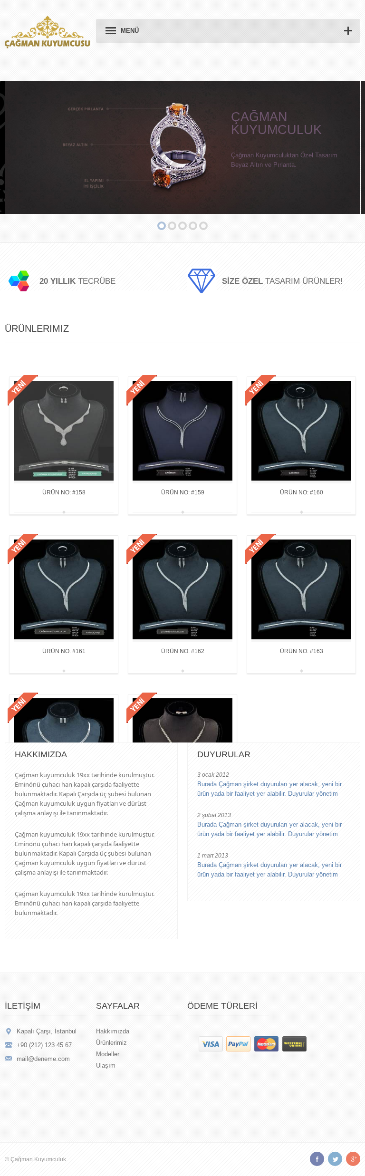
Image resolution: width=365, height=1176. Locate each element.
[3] (172, 226)
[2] (161, 226)
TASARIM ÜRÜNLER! (282, 281)
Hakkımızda (112, 1031)
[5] (193, 226)
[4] (182, 226)
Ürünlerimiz (111, 1042)
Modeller (107, 1054)
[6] (203, 226)
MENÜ (130, 30)
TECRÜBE (77, 281)
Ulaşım (105, 1065)
